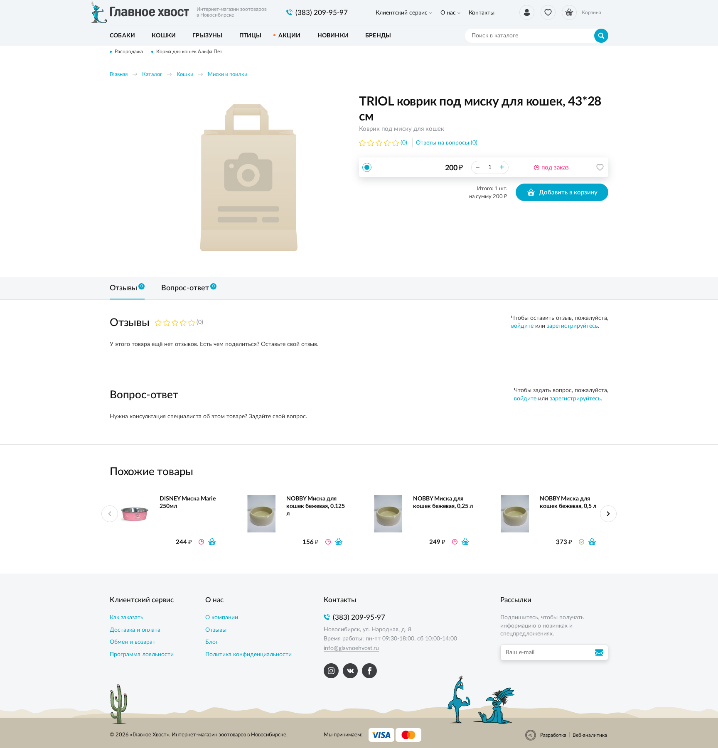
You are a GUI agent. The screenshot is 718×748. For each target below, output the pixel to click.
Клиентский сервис (402, 13)
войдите (522, 326)
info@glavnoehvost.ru (351, 648)
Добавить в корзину (568, 192)
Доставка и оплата (135, 630)
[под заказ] (212, 542)
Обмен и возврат (132, 642)
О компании (221, 617)
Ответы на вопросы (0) (446, 143)
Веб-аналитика (590, 735)
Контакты (481, 13)
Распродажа (129, 51)
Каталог (152, 74)
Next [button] (608, 513)
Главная (119, 74)
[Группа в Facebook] (369, 670)
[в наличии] (592, 542)
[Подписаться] (600, 652)
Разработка (553, 735)
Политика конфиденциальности (248, 654)
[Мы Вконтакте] (350, 670)
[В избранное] (600, 167)
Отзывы (215, 630)
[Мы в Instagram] (331, 670)
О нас (448, 13)
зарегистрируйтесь (572, 326)
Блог (211, 642)
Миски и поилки (227, 74)
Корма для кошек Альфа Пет (189, 51)
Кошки (185, 74)
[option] (249, 179)
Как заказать (126, 617)
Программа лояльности (142, 654)
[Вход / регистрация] (526, 12)
